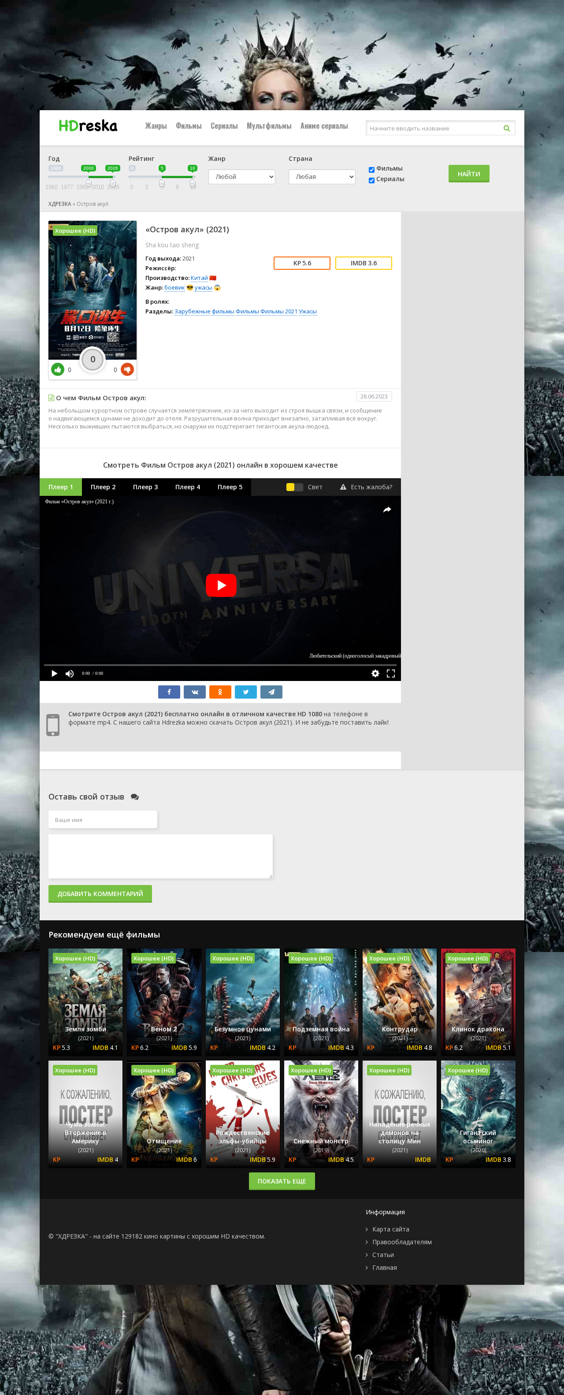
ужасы (203, 287)
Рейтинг (141, 158)
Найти (469, 174)
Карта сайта (390, 1229)
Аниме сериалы (324, 125)
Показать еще (282, 1181)
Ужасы (308, 311)
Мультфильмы (269, 125)
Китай (199, 278)
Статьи (383, 1254)
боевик (174, 287)
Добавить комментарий (100, 893)
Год (54, 158)
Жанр (217, 158)
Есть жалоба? (371, 487)
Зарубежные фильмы (204, 311)
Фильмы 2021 (278, 311)
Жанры (156, 125)
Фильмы (189, 125)
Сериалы (224, 125)
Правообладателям (402, 1242)
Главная (384, 1267)
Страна (300, 158)
